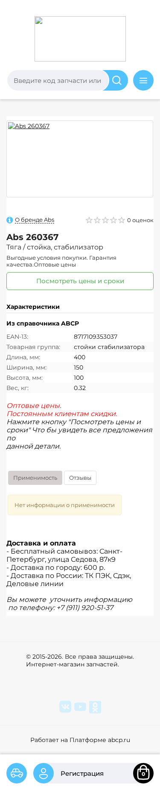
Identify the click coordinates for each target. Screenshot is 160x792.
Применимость (35, 477)
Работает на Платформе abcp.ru (80, 740)
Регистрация (82, 773)
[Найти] (113, 80)
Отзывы (80, 477)
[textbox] (57, 80)
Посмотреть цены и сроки (80, 281)
